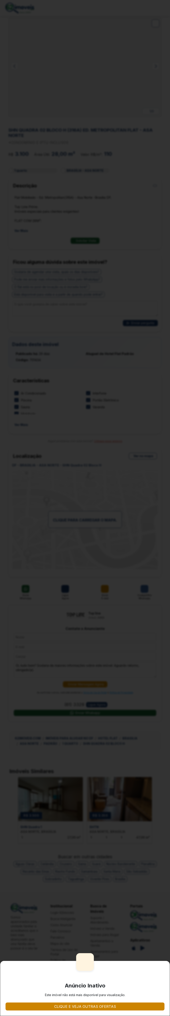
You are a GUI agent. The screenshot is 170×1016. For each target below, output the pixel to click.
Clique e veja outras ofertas (85, 1006)
